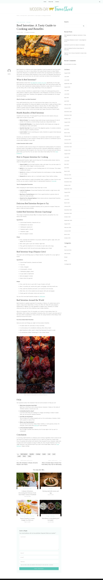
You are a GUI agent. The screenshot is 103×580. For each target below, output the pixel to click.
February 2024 (67, 136)
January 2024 (67, 139)
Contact (57, 1)
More (24, 456)
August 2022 (67, 192)
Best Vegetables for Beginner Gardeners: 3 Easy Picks (75, 36)
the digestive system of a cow (38, 82)
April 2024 (66, 129)
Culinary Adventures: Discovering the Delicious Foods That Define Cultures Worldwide (27, 492)
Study (65, 260)
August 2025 (67, 87)
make (19, 456)
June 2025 (66, 94)
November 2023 (68, 146)
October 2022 (67, 185)
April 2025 (66, 101)
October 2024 (67, 118)
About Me (51, 1)
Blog (48, 515)
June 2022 (66, 199)
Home (45, 1)
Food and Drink (21, 22)
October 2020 (67, 216)
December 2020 (68, 209)
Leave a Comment (30, 32)
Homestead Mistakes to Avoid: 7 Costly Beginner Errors (75, 40)
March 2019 (67, 234)
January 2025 (67, 108)
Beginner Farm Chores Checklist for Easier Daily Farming (75, 53)
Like (49, 454)
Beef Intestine (24, 454)
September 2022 (68, 188)
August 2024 (67, 122)
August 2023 (67, 153)
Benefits (32, 454)
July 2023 (66, 157)
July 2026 (66, 76)
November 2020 (68, 213)
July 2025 (66, 90)
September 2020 (68, 220)
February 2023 (67, 174)
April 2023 (66, 167)
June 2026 (66, 80)
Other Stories (67, 253)
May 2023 (66, 164)
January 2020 (67, 230)
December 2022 (68, 178)
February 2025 (67, 104)
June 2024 (66, 125)
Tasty (29, 456)
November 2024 (68, 115)
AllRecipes (42, 296)
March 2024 (67, 132)
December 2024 (68, 111)
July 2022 (66, 195)
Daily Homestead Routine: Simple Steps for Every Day (74, 49)
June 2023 (66, 160)
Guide (44, 454)
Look (54, 454)
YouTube (54, 181)
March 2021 (67, 202)
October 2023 (67, 150)
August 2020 (67, 223)
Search (66, 22)
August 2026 (67, 73)
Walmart (36, 425)
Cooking (38, 454)
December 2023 (68, 143)
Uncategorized (67, 264)
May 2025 (66, 97)
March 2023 (67, 171)
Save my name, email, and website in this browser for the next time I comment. (37, 564)
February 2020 (67, 227)
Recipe (29, 22)
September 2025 (68, 83)
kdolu (9, 74)
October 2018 (67, 238)
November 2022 (68, 181)
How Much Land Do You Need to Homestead (74, 44)
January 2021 (67, 206)
